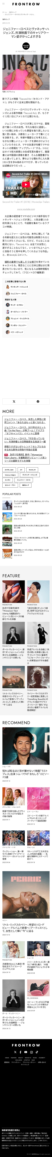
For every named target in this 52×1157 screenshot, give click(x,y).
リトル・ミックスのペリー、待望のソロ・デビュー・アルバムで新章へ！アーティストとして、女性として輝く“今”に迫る (13, 699)
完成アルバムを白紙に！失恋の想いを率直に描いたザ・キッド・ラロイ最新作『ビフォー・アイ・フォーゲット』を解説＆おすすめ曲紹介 (38, 656)
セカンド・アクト (10, 485)
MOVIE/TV (28, 1058)
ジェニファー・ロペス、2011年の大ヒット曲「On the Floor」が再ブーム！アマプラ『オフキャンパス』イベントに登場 (25, 430)
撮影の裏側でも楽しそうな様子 (20, 262)
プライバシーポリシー (29, 1062)
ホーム (4, 12)
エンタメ (7, 480)
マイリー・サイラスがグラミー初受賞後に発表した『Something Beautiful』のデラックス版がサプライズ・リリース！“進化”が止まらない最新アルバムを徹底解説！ (37, 702)
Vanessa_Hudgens (10, 475)
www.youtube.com (26, 209)
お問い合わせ (42, 1062)
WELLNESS (18, 1060)
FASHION (13, 1058)
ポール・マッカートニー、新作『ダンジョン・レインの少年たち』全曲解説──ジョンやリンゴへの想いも (13, 653)
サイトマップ (25, 1065)
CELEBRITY (42, 1058)
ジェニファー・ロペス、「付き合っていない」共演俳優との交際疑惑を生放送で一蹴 (25, 440)
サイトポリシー (16, 1062)
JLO (21, 470)
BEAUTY (20, 1058)
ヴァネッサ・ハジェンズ (29, 475)
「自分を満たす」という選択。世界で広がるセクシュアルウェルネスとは (38, 611)
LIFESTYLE (27, 1060)
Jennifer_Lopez (9, 470)
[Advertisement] (26, 367)
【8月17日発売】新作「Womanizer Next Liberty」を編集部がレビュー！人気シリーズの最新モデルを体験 (25, 457)
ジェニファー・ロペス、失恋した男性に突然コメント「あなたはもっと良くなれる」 (25, 421)
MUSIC (35, 1058)
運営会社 (7, 1062)
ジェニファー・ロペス (23, 480)
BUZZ (33, 1060)
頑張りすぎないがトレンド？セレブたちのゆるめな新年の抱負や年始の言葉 (25, 448)
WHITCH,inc (35, 1154)
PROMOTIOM (7, 605)
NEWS (7, 1058)
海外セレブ (12, 12)
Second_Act (32, 470)
